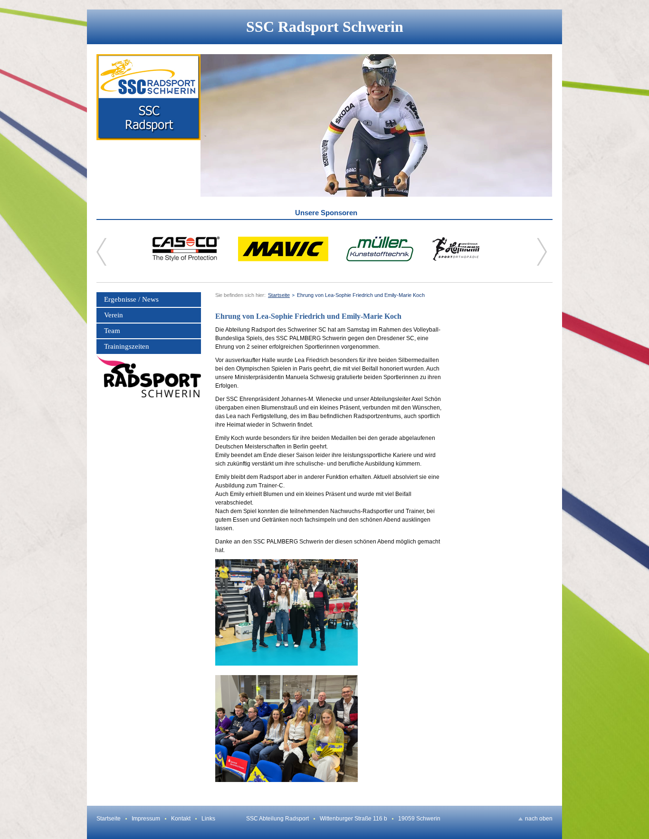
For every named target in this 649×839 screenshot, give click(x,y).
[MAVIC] (283, 259)
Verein (113, 315)
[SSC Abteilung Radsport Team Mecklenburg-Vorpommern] (148, 125)
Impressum (146, 818)
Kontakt (181, 818)
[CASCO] (186, 259)
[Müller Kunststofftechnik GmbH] (379, 259)
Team (112, 330)
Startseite (279, 295)
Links (208, 818)
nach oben (539, 818)
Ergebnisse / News (131, 299)
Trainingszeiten (126, 346)
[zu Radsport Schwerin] (148, 376)
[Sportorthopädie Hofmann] (455, 259)
